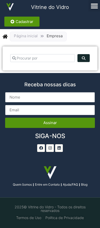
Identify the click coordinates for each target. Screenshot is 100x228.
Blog (84, 184)
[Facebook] (41, 148)
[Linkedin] (59, 148)
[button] (94, 5)
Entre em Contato (47, 184)
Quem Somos (22, 184)
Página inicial (26, 35)
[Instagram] (50, 148)
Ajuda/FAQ (70, 184)
